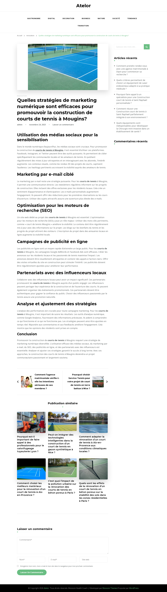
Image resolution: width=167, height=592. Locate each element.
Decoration (68, 18)
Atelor (83, 5)
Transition (83, 26)
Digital (51, 18)
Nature (101, 18)
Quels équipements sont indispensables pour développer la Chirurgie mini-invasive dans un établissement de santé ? (132, 127)
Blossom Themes (109, 588)
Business (86, 18)
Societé (116, 18)
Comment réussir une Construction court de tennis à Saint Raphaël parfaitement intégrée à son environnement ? (131, 113)
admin (19, 124)
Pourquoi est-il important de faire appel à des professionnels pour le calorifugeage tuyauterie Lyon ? (30, 444)
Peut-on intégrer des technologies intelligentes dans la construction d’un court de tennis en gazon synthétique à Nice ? (60, 443)
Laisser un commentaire (63, 124)
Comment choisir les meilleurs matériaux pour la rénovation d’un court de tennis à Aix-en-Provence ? (31, 489)
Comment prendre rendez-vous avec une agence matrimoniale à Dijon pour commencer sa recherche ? (132, 70)
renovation (22, 96)
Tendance (132, 18)
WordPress (134, 588)
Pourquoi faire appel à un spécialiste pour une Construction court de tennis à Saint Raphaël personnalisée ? (133, 98)
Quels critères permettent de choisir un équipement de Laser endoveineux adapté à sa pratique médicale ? (133, 84)
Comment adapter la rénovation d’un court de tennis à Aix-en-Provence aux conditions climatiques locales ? (92, 444)
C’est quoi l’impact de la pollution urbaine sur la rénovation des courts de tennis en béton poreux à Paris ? (62, 487)
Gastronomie (33, 18)
